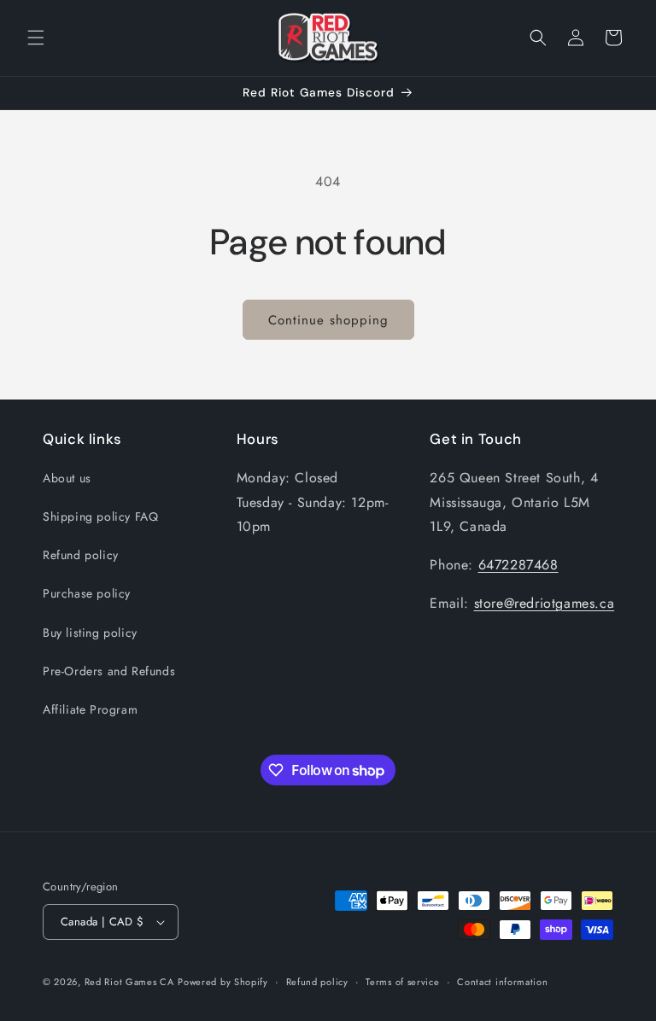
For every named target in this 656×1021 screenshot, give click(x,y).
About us (67, 478)
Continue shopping (328, 320)
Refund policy (81, 554)
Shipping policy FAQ (100, 516)
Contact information (502, 982)
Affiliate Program (90, 709)
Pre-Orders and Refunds (109, 671)
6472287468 (518, 565)
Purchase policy (87, 593)
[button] (36, 37)
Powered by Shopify (223, 982)
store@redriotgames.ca (544, 603)
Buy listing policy (90, 632)
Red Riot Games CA (129, 982)
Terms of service (402, 982)
